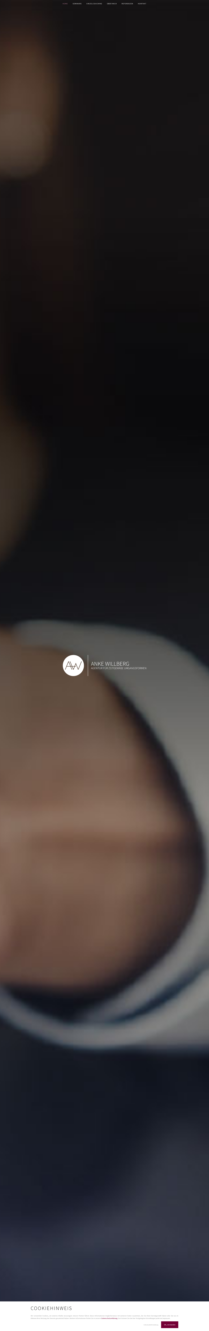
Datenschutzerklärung (109, 1318)
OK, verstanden (169, 1325)
